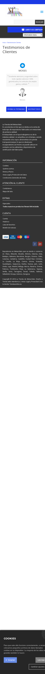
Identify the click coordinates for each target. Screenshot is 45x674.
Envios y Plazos (8, 172)
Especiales (6, 203)
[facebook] (35, 244)
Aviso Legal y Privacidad (30, 281)
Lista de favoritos (9, 225)
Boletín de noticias (9, 228)
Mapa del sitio (8, 191)
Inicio (4, 42)
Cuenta (5, 219)
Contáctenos (7, 188)
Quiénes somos (8, 169)
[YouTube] (40, 244)
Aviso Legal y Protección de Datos (15, 175)
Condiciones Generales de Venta (14, 178)
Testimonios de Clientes (14, 42)
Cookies (5, 166)
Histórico (6, 222)
